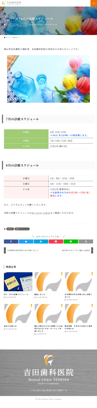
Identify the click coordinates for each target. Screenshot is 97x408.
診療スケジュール (21, 25)
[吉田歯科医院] (42, 3)
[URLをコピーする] (86, 241)
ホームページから (41, 212)
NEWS (9, 25)
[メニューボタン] (93, 3)
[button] (11, 241)
